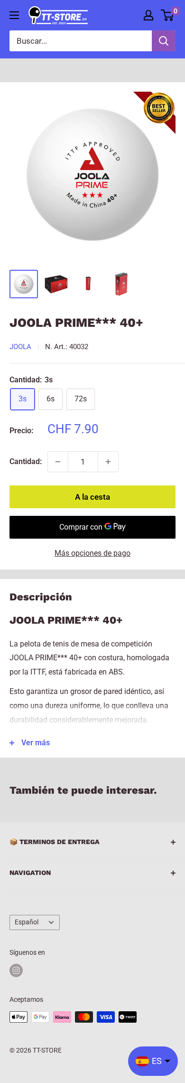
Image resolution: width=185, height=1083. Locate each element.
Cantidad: (25, 461)
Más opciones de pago (92, 553)
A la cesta (92, 497)
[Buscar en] (164, 40)
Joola (20, 346)
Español (26, 922)
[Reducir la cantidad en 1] (58, 462)
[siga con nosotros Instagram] (16, 970)
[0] (168, 15)
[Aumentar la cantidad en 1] (108, 462)
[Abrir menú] (14, 15)
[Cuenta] (148, 15)
